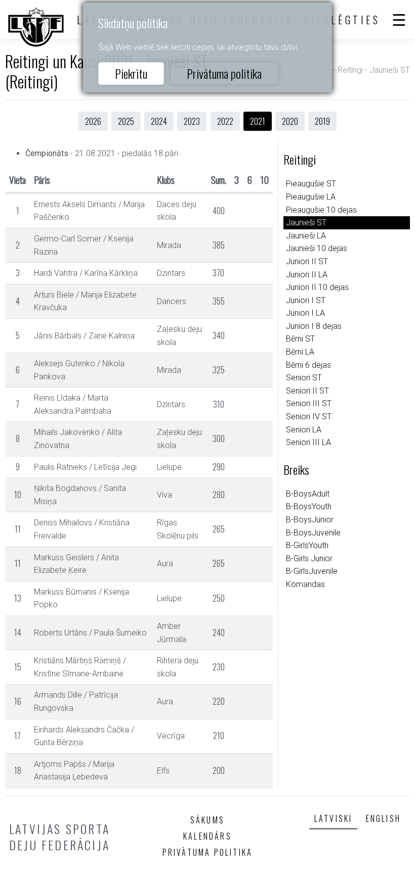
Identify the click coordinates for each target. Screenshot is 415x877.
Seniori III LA (308, 442)
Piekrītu (131, 73)
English (383, 818)
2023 (192, 121)
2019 (322, 121)
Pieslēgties (342, 19)
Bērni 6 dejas (308, 365)
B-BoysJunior (310, 519)
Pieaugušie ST (311, 183)
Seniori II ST (307, 391)
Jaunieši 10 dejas (316, 248)
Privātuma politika (224, 73)
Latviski (333, 818)
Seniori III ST (308, 403)
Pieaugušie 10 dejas (321, 210)
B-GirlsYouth (307, 545)
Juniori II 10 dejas (317, 287)
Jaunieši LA (306, 235)
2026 (93, 121)
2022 (225, 121)
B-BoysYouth (308, 506)
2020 (290, 121)
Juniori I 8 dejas (314, 326)
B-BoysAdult (307, 494)
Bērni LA (300, 352)
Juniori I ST (305, 300)
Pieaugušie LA (311, 197)
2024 (159, 121)
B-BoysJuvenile (313, 533)
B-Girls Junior (309, 558)
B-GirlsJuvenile (312, 571)
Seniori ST (304, 377)
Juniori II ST (307, 261)
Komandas (305, 584)
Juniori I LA (305, 313)
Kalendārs (207, 836)
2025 (126, 121)
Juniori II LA (306, 274)
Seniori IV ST (308, 416)
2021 (257, 121)
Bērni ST (300, 339)
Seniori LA (303, 429)
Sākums (207, 820)
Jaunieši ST (306, 222)
